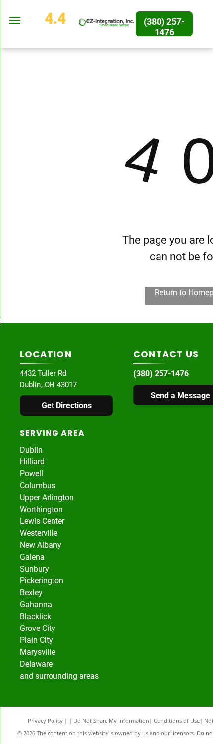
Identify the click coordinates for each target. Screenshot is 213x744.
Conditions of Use (177, 720)
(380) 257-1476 (161, 373)
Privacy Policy (45, 720)
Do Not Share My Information (111, 720)
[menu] (15, 20)
